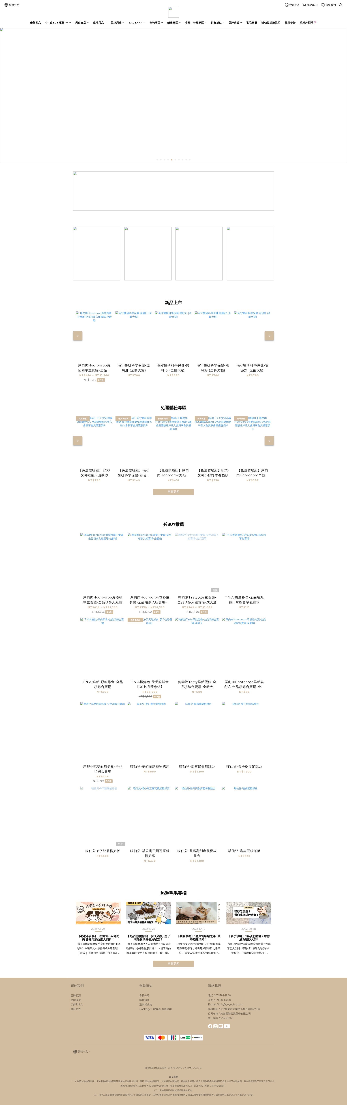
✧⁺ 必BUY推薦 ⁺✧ (56, 22)
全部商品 (35, 22)
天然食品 (80, 22)
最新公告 (290, 22)
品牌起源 (234, 22)
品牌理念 (76, 1000)
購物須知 (144, 1000)
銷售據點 (216, 22)
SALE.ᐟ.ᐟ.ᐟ (135, 22)
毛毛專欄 (251, 22)
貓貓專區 (172, 22)
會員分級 (144, 995)
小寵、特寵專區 (194, 22)
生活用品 (98, 22)
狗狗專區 (155, 22)
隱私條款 (149, 1067)
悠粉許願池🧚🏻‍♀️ (308, 22)
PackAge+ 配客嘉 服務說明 (155, 1009)
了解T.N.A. (77, 1004)
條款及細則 (160, 1067)
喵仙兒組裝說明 (271, 22)
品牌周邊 (116, 22)
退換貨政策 (145, 1004)
